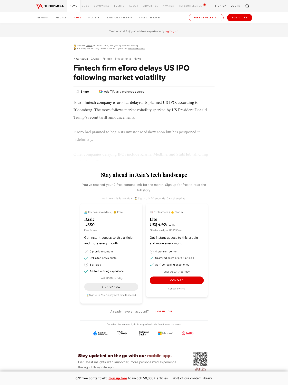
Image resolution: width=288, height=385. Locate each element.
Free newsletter (206, 17)
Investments (123, 59)
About (134, 6)
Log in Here (164, 311)
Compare (176, 280)
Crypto (95, 59)
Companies (102, 6)
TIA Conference (190, 6)
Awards (168, 6)
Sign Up (220, 6)
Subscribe (239, 17)
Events (119, 6)
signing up (171, 31)
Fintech (107, 59)
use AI (89, 45)
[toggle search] (247, 6)
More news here (136, 48)
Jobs (85, 6)
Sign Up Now (111, 287)
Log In (235, 6)
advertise (150, 6)
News (73, 6)
